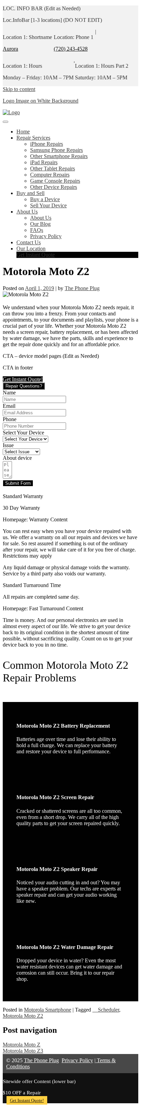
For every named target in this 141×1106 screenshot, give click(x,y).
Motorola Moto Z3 (23, 1051)
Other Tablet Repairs (52, 168)
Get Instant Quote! (27, 1100)
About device (17, 458)
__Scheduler (105, 1010)
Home (23, 131)
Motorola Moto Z (21, 1045)
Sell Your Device (48, 205)
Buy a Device (45, 199)
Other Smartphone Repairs (59, 156)
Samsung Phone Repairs (56, 150)
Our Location (31, 248)
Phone (9, 419)
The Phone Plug (82, 288)
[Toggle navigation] (5, 122)
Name (9, 392)
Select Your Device (23, 432)
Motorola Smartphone (47, 1010)
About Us (27, 211)
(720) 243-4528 (71, 49)
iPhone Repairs (46, 144)
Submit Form (18, 483)
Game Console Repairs (55, 181)
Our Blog (40, 224)
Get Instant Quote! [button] (23, 379)
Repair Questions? (23, 386)
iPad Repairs (43, 162)
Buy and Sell (30, 193)
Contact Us (28, 242)
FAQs (36, 230)
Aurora (10, 49)
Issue (8, 445)
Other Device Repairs (53, 187)
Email (9, 406)
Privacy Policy (46, 236)
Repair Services (33, 138)
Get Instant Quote (35, 255)
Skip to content (19, 89)
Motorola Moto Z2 (23, 1016)
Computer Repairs (49, 175)
